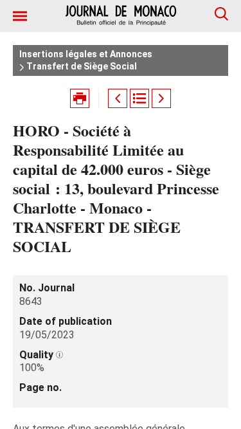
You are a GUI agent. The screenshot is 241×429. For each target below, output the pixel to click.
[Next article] (161, 98)
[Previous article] (117, 98)
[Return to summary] (139, 98)
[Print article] (79, 98)
